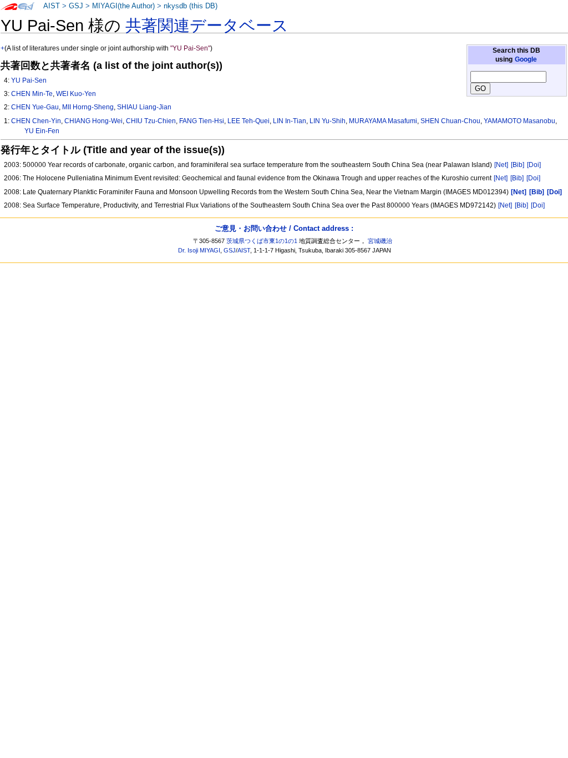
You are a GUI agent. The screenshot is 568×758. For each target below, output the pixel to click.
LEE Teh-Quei (248, 121)
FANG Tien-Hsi (201, 121)
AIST (51, 6)
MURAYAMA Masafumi (383, 121)
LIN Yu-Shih (328, 121)
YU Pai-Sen (29, 80)
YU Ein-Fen (41, 131)
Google (526, 59)
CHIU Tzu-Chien (151, 121)
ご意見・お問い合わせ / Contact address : (284, 228)
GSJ (76, 6)
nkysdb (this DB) (190, 6)
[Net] (501, 165)
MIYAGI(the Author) (123, 6)
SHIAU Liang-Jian (144, 107)
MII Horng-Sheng (88, 107)
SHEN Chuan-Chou (450, 121)
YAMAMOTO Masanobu (519, 121)
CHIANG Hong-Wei (93, 121)
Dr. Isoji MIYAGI (199, 250)
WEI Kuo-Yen (76, 94)
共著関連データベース (206, 25)
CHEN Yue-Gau (35, 107)
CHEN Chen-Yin (36, 121)
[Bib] (517, 165)
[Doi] (534, 165)
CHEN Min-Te (32, 94)
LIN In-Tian (289, 121)
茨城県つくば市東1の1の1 (261, 240)
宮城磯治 (380, 240)
